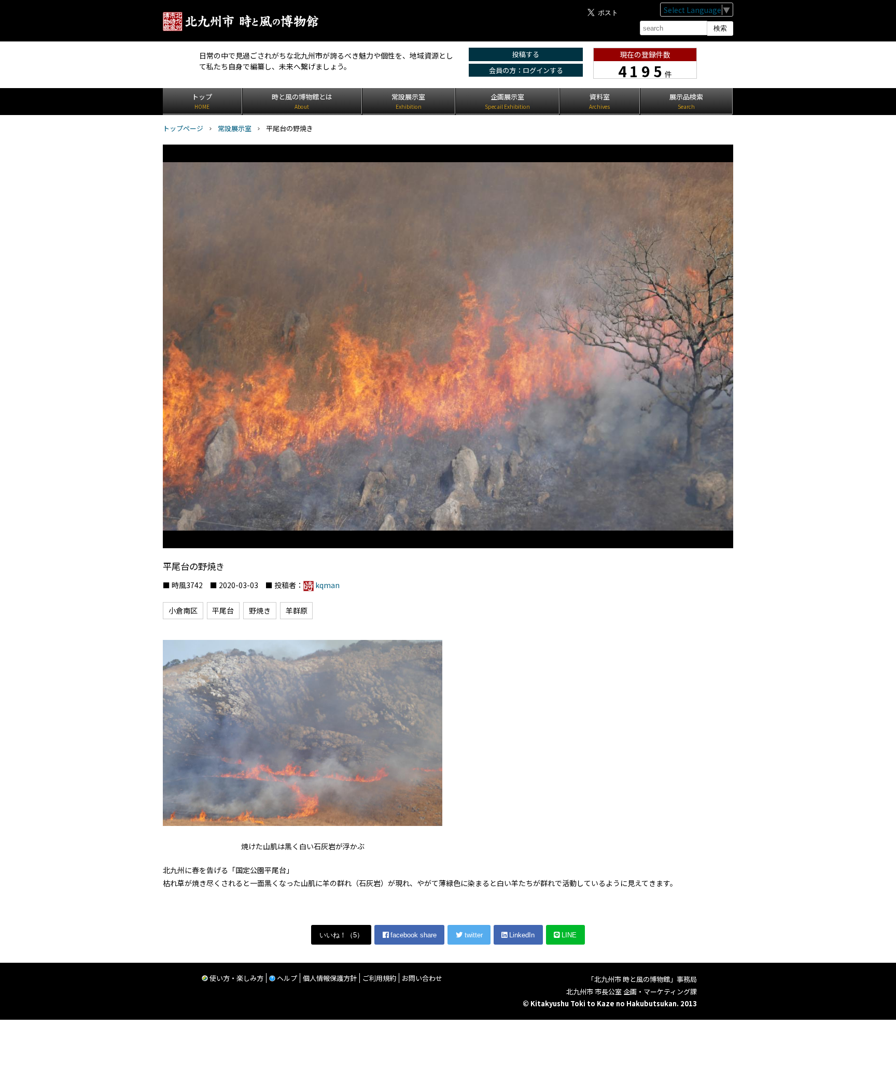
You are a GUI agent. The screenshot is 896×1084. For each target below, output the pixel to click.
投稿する (525, 54)
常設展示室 (234, 128)
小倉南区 (183, 610)
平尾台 (223, 610)
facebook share (412, 935)
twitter (473, 935)
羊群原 (296, 610)
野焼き (260, 610)
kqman (327, 585)
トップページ (183, 128)
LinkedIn (521, 935)
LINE (568, 935)
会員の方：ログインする (526, 70)
